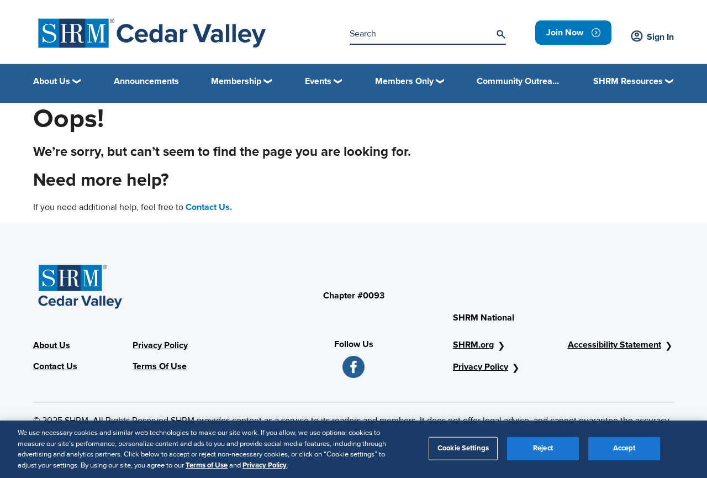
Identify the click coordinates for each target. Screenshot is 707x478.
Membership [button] (236, 81)
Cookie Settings (463, 448)
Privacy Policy (160, 345)
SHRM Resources (628, 81)
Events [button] (318, 81)
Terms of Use (207, 464)
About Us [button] (51, 81)
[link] (573, 32)
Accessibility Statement (614, 344)
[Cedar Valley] (152, 33)
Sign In (660, 37)
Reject (543, 448)
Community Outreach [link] (519, 81)
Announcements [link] (146, 81)
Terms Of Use (160, 366)
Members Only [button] (404, 81)
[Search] (501, 34)
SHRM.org (473, 344)
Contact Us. (209, 207)
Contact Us (55, 366)
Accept (624, 448)
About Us (51, 345)
